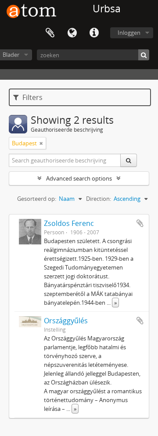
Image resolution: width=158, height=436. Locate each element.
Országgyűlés (66, 320)
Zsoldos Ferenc (69, 223)
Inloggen (129, 33)
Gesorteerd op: (36, 199)
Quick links (94, 33)
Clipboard (50, 33)
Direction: (98, 199)
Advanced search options (79, 178)
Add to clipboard (140, 223)
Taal (72, 33)
